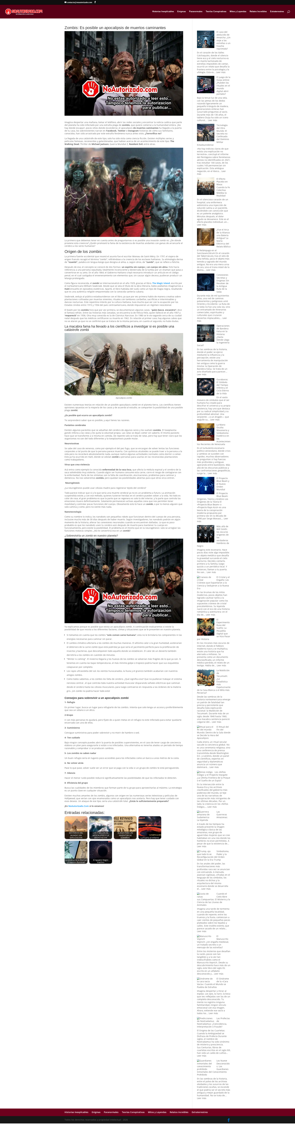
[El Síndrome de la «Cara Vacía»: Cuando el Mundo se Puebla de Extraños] (205, 980)
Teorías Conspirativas (216, 11)
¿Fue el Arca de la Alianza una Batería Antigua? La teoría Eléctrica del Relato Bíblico (223, 238)
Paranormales (195, 11)
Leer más (221, 72)
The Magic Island (161, 283)
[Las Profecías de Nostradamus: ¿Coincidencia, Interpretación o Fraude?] (205, 1020)
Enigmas (181, 11)
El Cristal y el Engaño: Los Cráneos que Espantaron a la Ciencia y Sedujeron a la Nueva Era (213, 583)
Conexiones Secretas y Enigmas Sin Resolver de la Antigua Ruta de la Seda (222, 283)
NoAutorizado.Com (78, 806)
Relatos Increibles (258, 11)
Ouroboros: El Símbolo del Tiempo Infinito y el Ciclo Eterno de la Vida (222, 386)
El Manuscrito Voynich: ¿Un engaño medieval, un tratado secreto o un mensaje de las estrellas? (213, 942)
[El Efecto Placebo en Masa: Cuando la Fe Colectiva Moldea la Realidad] (205, 187)
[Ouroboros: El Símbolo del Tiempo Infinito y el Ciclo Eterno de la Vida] (205, 387)
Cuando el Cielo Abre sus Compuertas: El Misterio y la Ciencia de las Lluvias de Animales (213, 899)
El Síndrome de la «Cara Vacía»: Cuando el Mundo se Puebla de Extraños (213, 983)
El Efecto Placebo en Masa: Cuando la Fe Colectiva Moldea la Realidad (223, 187)
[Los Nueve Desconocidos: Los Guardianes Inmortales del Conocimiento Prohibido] (205, 1065)
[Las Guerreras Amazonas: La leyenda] (205, 814)
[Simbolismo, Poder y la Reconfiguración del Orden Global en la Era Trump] (205, 852)
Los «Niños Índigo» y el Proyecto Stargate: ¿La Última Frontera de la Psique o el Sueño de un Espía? (213, 776)
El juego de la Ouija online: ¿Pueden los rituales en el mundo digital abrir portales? (223, 85)
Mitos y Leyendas (238, 11)
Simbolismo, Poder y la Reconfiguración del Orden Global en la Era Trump (213, 855)
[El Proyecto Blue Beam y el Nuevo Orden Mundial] (205, 486)
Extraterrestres (277, 11)
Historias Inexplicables (163, 11)
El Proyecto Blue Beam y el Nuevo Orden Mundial (222, 484)
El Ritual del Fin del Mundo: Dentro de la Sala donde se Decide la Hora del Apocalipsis (213, 732)
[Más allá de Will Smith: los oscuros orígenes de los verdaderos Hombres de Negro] (205, 534)
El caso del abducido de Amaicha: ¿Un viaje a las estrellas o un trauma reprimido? (223, 40)
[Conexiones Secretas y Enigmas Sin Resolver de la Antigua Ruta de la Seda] (205, 283)
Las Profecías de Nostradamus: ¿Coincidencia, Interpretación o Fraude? (213, 1022)
